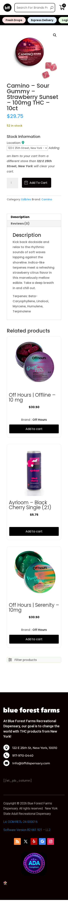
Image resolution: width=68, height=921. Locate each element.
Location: (14, 143)
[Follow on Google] (42, 841)
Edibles (26, 199)
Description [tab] (20, 217)
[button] (54, 35)
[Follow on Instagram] (50, 841)
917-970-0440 (22, 755)
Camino (46, 199)
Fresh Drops (14, 20)
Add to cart (38, 183)
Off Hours (39, 420)
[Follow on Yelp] (34, 841)
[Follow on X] (25, 841)
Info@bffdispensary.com (31, 763)
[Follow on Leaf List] (17, 841)
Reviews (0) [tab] (20, 223)
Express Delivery (42, 20)
